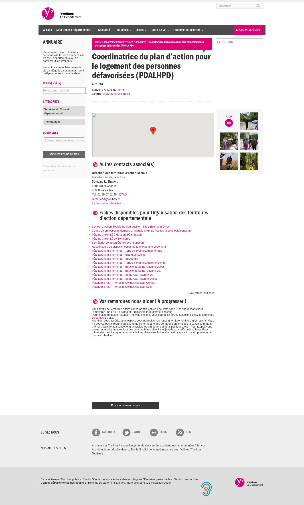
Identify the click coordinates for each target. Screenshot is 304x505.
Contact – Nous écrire (106, 479)
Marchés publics (71, 479)
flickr (164, 432)
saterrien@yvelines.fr (117, 93)
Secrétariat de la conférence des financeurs (118, 242)
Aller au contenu (68, 3)
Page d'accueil (249, 482)
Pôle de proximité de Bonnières (111, 238)
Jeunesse (122, 30)
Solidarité (103, 30)
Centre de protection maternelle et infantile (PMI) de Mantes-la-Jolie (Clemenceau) (142, 230)
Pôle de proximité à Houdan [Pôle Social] (117, 234)
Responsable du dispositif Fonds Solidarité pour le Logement (129, 246)
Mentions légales (132, 479)
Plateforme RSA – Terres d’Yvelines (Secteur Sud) (122, 286)
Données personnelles (158, 479)
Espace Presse (50, 479)
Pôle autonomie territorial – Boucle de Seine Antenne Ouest (128, 266)
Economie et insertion (186, 30)
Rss (188, 432)
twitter (137, 432)
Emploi (87, 479)
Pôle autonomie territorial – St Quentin (115, 258)
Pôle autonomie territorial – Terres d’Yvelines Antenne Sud (127, 250)
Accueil (47, 30)
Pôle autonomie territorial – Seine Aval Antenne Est (122, 274)
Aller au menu (47, 3)
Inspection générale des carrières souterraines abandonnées (157, 445)
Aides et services (248, 30)
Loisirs (139, 30)
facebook (108, 432)
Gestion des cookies (186, 479)
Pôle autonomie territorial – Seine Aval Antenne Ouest (124, 278)
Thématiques (52, 121)
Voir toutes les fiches (202, 293)
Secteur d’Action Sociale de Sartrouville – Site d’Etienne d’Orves (131, 226)
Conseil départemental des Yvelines (62, 13)
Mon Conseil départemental (72, 30)
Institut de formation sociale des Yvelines (164, 449)
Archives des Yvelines (105, 445)
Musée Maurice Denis (125, 449)
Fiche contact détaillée (106, 203)
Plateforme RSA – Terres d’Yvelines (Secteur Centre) (123, 282)
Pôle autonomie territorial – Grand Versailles (118, 254)
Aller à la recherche (93, 3)
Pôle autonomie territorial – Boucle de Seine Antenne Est (126, 270)
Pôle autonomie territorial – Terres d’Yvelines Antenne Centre (129, 262)
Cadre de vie (157, 30)
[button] (153, 131)
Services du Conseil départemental (56, 111)
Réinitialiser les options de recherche (59, 168)
